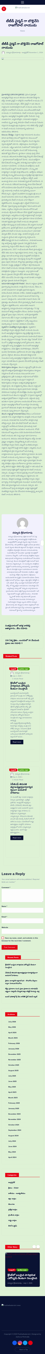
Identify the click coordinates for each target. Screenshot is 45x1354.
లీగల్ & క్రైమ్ (12, 1226)
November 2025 (14, 1060)
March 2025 (12, 1098)
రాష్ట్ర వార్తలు (12, 1220)
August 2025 (13, 1070)
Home (22, 31)
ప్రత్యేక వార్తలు (12, 1209)
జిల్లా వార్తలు (12, 1199)
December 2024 (14, 1114)
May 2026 (12, 1027)
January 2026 (13, 1049)
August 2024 (13, 1136)
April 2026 (12, 1032)
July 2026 (12, 1022)
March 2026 (12, 1038)
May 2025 (12, 1087)
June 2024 (12, 1146)
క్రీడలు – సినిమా (13, 1188)
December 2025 (14, 1054)
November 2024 (14, 1119)
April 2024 (12, 1157)
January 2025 (13, 1108)
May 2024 (12, 1152)
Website (5, 927)
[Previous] (34, 1247)
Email (4, 917)
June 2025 (12, 1081)
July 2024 (12, 1141)
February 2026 (14, 1043)
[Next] (38, 1247)
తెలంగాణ (11, 1204)
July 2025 (12, 1076)
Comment (6, 887)
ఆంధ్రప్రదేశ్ (25, 52)
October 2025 (13, 1065)
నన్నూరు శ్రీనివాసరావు (13, 52)
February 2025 (14, 1103)
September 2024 (14, 1130)
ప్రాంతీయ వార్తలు (24, 669)
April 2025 (12, 1092)
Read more (17, 742)
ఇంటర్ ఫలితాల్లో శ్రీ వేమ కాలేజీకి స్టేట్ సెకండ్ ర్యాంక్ (21, 997)
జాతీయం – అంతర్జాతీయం (16, 1193)
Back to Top (24, 1349)
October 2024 (13, 1125)
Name (4, 906)
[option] (22, 1270)
